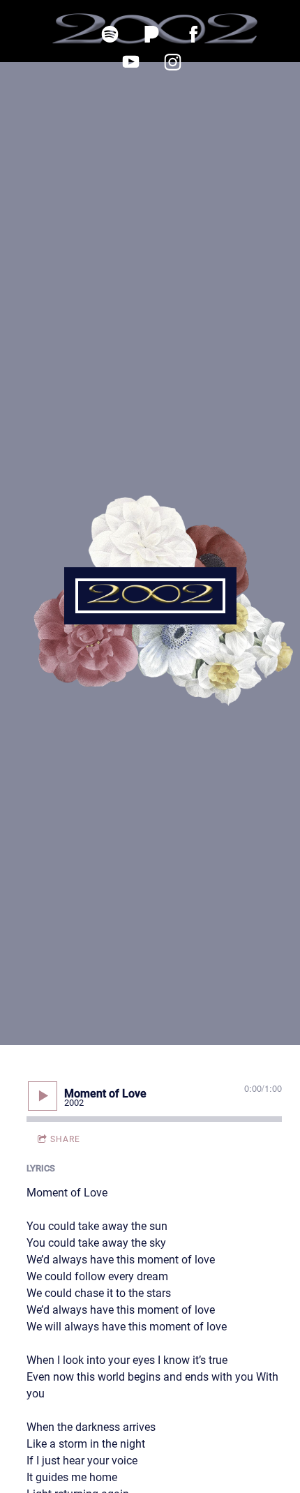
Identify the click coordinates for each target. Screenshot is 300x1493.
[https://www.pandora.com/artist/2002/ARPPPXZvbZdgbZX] (151, 34)
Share (65, 1139)
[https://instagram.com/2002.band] (172, 62)
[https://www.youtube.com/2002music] (130, 62)
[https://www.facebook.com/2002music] (193, 34)
